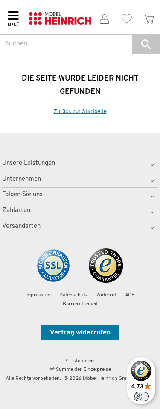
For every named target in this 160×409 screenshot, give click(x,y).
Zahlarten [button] (16, 210)
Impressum (38, 295)
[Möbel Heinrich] (60, 17)
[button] (146, 44)
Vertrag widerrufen (80, 332)
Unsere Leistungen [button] (28, 163)
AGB (130, 295)
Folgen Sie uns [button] (22, 194)
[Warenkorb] (149, 17)
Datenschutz (73, 295)
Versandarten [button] (21, 226)
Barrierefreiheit (80, 304)
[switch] (141, 396)
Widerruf (106, 295)
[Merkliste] (127, 17)
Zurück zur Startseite (80, 111)
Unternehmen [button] (21, 179)
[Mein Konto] (104, 17)
